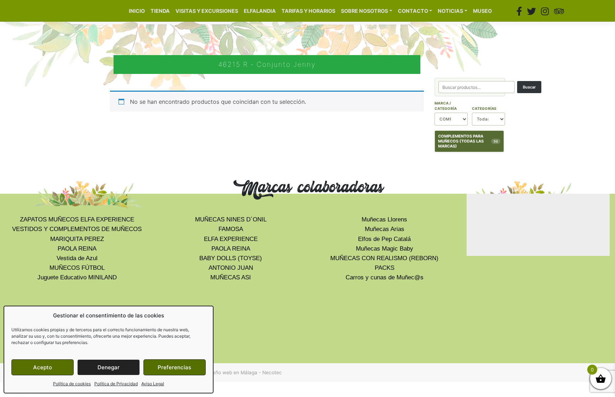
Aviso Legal (152, 383)
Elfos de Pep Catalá (384, 239)
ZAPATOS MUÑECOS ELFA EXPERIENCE (77, 219)
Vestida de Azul (77, 258)
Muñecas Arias (384, 229)
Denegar (109, 367)
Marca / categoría (446, 106)
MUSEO (482, 11)
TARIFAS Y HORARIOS (308, 11)
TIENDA (160, 11)
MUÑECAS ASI (230, 277)
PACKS (384, 267)
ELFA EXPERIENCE (231, 239)
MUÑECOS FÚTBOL (77, 267)
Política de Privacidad (116, 383)
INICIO (137, 11)
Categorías (484, 108)
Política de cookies (72, 383)
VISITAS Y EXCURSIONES (206, 11)
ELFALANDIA (260, 11)
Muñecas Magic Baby (384, 248)
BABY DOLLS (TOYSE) (230, 258)
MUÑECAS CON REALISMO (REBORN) (384, 258)
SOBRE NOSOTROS (364, 11)
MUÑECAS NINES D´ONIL (231, 219)
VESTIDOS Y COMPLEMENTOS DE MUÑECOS (77, 229)
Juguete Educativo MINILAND (77, 277)
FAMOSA (231, 229)
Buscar (529, 87)
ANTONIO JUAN (231, 267)
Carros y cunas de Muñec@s (385, 277)
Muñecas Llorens (384, 219)
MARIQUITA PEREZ (77, 239)
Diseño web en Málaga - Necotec (243, 372)
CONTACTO (413, 11)
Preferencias (174, 367)
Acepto (42, 367)
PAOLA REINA (77, 248)
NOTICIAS (450, 11)
